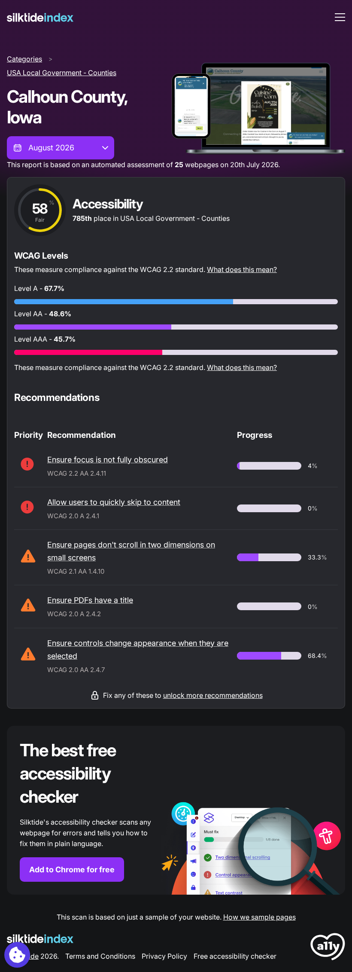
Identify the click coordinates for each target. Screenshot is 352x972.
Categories (24, 59)
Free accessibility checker (235, 956)
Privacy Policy (164, 956)
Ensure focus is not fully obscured (107, 459)
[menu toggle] (340, 17)
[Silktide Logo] (40, 938)
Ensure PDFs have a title (90, 600)
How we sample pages (259, 917)
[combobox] (60, 147)
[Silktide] (40, 17)
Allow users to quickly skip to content (113, 502)
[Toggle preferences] (17, 955)
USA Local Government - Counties (61, 72)
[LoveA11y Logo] (327, 948)
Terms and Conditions (100, 956)
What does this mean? (242, 269)
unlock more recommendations (213, 695)
